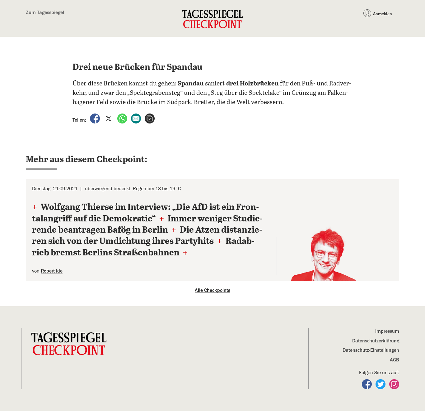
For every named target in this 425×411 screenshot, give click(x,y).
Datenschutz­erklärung (375, 340)
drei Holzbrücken (252, 83)
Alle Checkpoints (212, 290)
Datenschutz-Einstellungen (371, 350)
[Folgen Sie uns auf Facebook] (367, 383)
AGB (394, 359)
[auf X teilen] (109, 118)
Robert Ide (52, 270)
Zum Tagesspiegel (45, 12)
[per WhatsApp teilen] (122, 118)
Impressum (387, 331)
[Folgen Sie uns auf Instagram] (394, 383)
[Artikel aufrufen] (150, 118)
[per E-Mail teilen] (136, 118)
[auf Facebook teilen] (95, 118)
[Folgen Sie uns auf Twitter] (381, 383)
